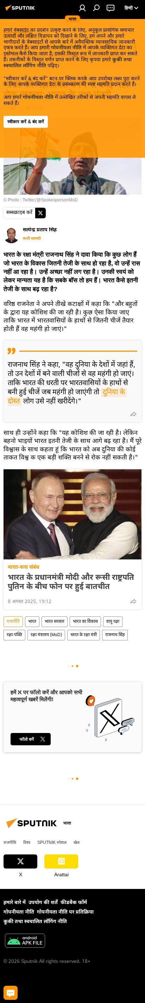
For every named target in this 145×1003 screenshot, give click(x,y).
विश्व (26, 842)
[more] (133, 414)
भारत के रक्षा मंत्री (83, 635)
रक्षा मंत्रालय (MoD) (46, 635)
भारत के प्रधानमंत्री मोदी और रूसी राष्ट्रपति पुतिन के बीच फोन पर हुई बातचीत (71, 582)
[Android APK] (25, 942)
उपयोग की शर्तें (43, 902)
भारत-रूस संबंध (23, 567)
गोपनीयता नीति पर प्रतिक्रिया (65, 912)
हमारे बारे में (15, 902)
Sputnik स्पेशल (52, 842)
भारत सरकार (54, 622)
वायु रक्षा (112, 622)
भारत (32, 622)
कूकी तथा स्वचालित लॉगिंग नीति (35, 922)
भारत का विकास (85, 622)
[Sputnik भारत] (21, 11)
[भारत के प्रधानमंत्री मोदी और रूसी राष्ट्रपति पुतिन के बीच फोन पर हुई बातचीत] (72, 514)
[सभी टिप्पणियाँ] (11, 993)
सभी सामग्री (32, 238)
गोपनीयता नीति (66, 48)
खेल (77, 842)
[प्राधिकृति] (82, 8)
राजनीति (13, 622)
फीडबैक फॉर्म (74, 902)
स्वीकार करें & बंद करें (25, 121)
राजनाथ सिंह (115, 635)
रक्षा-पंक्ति (14, 635)
